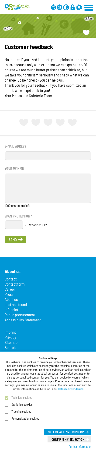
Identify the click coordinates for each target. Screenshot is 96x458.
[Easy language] (53, 7)
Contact (11, 279)
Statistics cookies (22, 404)
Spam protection (18, 216)
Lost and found (16, 304)
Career (10, 289)
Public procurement (20, 314)
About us (11, 299)
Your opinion (14, 168)
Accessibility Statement (23, 319)
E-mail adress (15, 146)
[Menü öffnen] (89, 7)
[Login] (72, 7)
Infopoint (11, 309)
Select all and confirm (66, 432)
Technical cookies (21, 397)
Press (9, 294)
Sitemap (11, 342)
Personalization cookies (25, 418)
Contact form (15, 284)
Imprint (10, 332)
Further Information (80, 446)
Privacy (10, 337)
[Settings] (79, 7)
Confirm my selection (67, 440)
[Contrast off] (66, 7)
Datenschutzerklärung (70, 389)
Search (10, 347)
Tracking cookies (21, 411)
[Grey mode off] (59, 7)
